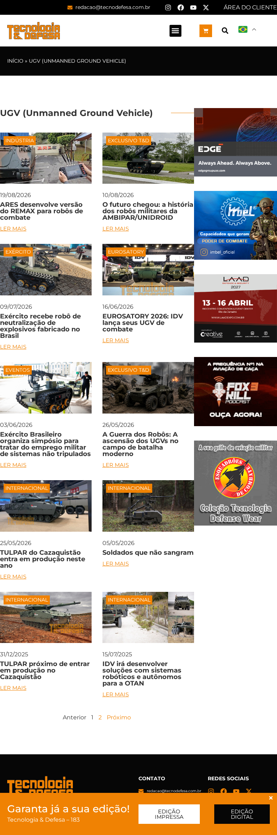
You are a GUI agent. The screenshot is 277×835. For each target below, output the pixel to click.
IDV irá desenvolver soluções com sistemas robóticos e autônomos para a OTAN (141, 673)
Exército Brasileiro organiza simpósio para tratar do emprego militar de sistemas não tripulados (45, 444)
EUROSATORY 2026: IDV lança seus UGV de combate (142, 322)
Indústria (19, 140)
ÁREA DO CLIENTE (250, 7)
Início (15, 61)
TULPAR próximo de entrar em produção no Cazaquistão (45, 670)
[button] (175, 31)
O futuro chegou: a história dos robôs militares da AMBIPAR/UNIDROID (147, 211)
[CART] (205, 30)
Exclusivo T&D (128, 140)
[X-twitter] (206, 7)
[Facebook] (180, 7)
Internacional (26, 488)
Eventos (17, 370)
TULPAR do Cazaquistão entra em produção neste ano (42, 559)
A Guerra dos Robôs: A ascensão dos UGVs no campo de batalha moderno (140, 444)
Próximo (119, 717)
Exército (18, 252)
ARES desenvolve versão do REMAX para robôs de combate (41, 211)
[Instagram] (168, 7)
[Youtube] (193, 7)
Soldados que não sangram (148, 553)
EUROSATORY (126, 252)
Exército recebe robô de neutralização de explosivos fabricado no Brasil (40, 326)
